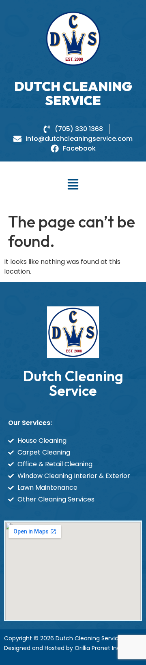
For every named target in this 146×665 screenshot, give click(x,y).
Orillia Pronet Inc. (98, 648)
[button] (73, 185)
